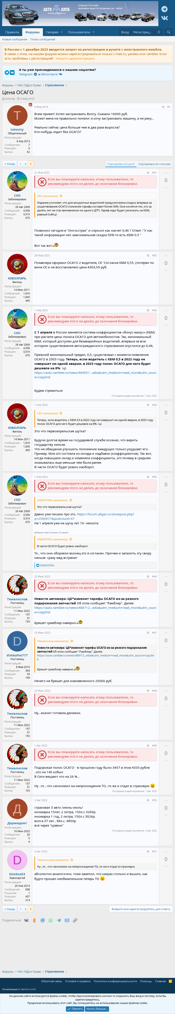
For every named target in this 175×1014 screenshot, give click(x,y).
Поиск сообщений (43, 39)
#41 (154, 172)
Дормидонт (17, 823)
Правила (12, 32)
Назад (11, 164)
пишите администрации (75, 58)
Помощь (146, 981)
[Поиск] (169, 32)
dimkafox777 (17, 655)
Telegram (26, 74)
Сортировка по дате (121, 164)
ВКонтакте (49, 74)
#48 (154, 691)
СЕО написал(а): (47, 196)
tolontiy (10, 99)
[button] (62, 32)
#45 (154, 477)
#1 (169, 107)
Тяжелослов (17, 599)
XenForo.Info (28, 989)
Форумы (32, 32)
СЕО (17, 195)
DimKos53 (17, 874)
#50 (154, 800)
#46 (154, 576)
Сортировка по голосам (155, 164)
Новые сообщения (14, 39)
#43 (154, 310)
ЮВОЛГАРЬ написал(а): (52, 500)
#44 (154, 405)
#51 (154, 851)
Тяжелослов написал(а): (53, 641)
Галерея (52, 32)
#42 (154, 255)
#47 (154, 632)
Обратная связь (51, 981)
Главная (160, 981)
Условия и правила (77, 981)
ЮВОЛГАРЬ (17, 278)
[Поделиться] (163, 107)
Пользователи (79, 32)
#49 (154, 745)
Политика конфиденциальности (115, 981)
